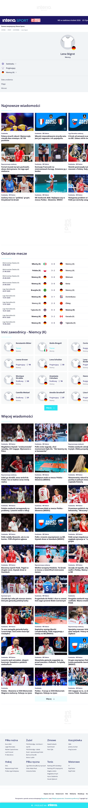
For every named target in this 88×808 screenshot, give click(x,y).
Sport (9, 30)
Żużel (29, 740)
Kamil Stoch (51, 747)
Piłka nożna (11, 740)
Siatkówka (16, 30)
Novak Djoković (52, 779)
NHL (6, 766)
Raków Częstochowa (11, 749)
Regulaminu (45, 798)
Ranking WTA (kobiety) (54, 766)
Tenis (50, 761)
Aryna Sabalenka (52, 776)
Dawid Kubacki (51, 744)
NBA (69, 744)
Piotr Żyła (50, 749)
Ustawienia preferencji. (72, 798)
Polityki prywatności (58, 798)
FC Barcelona (9, 755)
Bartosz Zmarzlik (31, 755)
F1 (69, 766)
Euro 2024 (8, 744)
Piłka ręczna (33, 761)
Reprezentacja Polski (11, 768)
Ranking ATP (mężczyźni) (55, 768)
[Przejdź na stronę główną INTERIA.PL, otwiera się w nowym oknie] (9, 20)
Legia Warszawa (10, 747)
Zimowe (51, 740)
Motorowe (74, 761)
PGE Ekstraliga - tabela (33, 749)
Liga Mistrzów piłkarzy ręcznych (36, 766)
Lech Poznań (9, 752)
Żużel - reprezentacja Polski (34, 752)
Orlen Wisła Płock (31, 768)
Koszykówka (75, 740)
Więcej (48, 408)
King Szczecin (72, 749)
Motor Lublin (30, 757)
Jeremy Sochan (73, 747)
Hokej (8, 761)
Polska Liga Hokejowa (12, 771)
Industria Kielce (31, 771)
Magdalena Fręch (52, 774)
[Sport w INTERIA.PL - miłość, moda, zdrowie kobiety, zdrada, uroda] (22, 20)
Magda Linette (51, 771)
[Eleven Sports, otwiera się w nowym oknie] (35, 20)
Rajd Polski (71, 771)
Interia (3, 30)
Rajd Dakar (71, 768)
